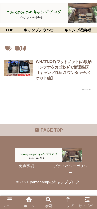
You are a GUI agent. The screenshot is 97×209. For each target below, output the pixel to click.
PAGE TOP (51, 130)
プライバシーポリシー (71, 169)
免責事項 (26, 166)
